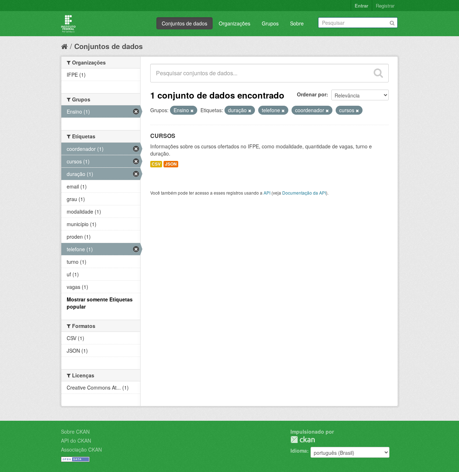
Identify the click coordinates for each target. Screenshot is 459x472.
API (267, 193)
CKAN (302, 439)
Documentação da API (304, 193)
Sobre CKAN (75, 431)
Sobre (297, 23)
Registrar (385, 5)
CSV (156, 164)
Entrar (361, 5)
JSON (171, 164)
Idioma (298, 450)
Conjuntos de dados (184, 23)
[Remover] (192, 110)
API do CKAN (76, 440)
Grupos (270, 23)
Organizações (234, 23)
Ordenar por (311, 94)
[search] (378, 73)
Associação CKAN (81, 449)
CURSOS (162, 136)
